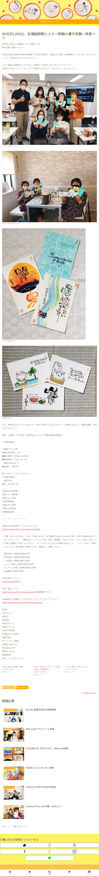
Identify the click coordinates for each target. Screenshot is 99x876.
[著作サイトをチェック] (24, 845)
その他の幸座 (23, 687)
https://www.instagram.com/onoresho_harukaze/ (22, 602)
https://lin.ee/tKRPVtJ (11, 581)
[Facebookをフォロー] (24, 851)
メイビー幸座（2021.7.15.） (76, 667)
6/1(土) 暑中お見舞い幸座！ (13, 667)
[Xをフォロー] (74, 845)
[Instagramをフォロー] (74, 851)
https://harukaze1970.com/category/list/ (18, 592)
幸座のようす (9, 687)
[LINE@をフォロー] (49, 858)
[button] (91, 523)
